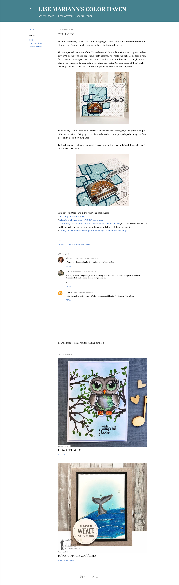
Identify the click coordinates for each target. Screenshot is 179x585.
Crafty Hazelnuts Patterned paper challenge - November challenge (93, 230)
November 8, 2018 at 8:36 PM (84, 292)
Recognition (65, 16)
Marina (69, 292)
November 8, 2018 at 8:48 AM (84, 272)
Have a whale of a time (77, 556)
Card (31, 40)
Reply (68, 266)
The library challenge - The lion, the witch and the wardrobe (89, 223)
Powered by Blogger (91, 577)
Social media (84, 16)
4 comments (69, 560)
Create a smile (35, 47)
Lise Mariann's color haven (82, 9)
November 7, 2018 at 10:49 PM (86, 258)
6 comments (69, 455)
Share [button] (31, 29)
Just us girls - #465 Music (72, 216)
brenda (69, 271)
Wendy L (70, 258)
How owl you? (69, 450)
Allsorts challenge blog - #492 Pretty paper (81, 220)
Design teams (46, 16)
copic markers (35, 43)
